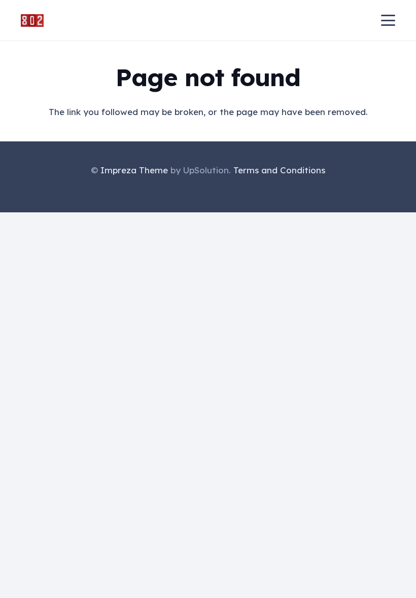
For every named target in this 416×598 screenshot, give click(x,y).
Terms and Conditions (279, 170)
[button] (388, 20)
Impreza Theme (134, 170)
